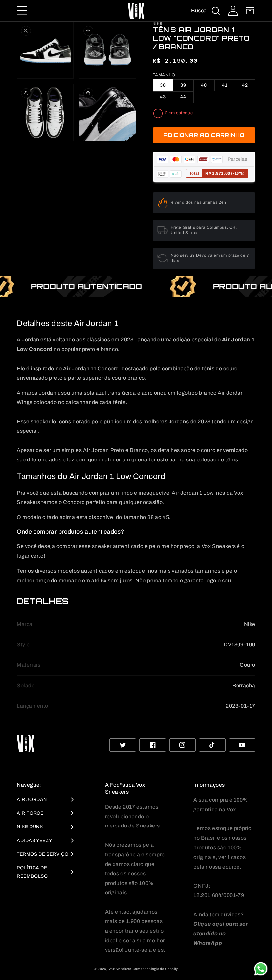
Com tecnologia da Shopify (155, 969)
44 (183, 96)
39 (183, 85)
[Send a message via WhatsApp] (261, 969)
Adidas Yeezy (34, 840)
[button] (22, 10)
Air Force (30, 813)
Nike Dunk (30, 826)
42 (245, 85)
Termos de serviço (42, 854)
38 (163, 85)
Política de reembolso (32, 872)
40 (204, 85)
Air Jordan (32, 799)
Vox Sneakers (120, 969)
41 (225, 85)
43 (163, 96)
